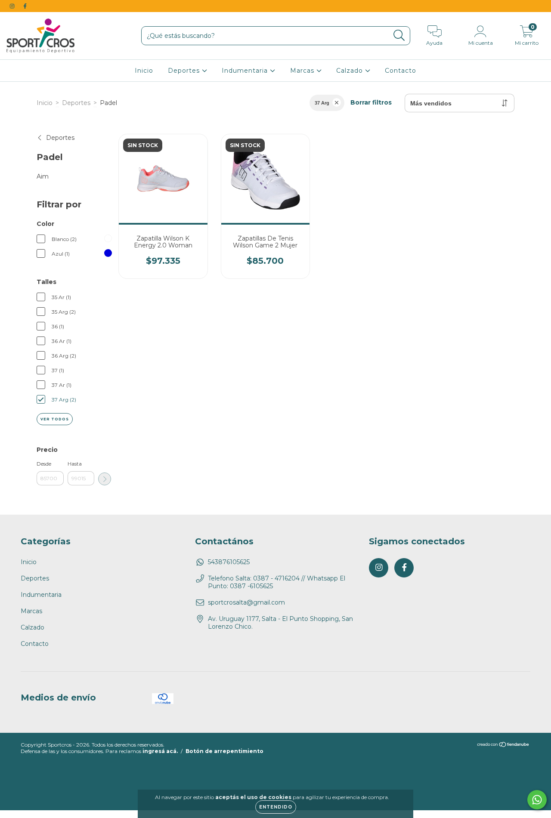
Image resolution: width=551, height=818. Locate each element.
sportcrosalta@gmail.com (246, 602)
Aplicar (104, 478)
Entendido (275, 807)
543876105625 (229, 562)
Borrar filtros (371, 102)
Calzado (350, 70)
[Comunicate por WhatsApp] (537, 799)
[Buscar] (399, 35)
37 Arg (322, 102)
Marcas (303, 70)
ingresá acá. (160, 751)
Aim (43, 176)
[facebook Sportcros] (25, 6)
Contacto (400, 70)
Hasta (75, 463)
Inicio (144, 70)
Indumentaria (246, 70)
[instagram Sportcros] (12, 6)
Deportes (185, 70)
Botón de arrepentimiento (224, 751)
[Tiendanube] (503, 745)
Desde (44, 463)
